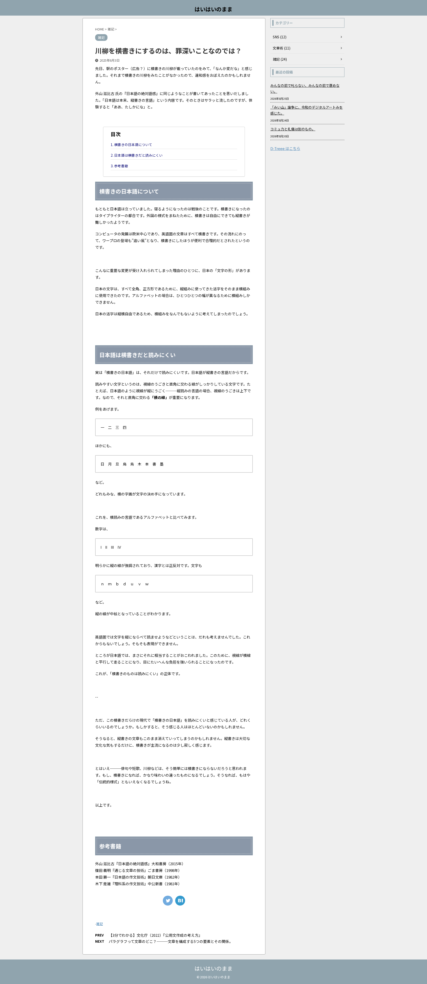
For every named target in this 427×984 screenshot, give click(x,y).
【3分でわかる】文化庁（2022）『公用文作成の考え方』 (155, 935)
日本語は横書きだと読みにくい (138, 155)
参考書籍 (121, 165)
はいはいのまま (213, 9)
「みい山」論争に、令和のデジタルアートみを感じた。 (306, 110)
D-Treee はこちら (285, 148)
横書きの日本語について (133, 144)
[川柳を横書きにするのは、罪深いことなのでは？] (180, 901)
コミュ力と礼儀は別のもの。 (292, 128)
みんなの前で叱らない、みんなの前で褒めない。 (305, 88)
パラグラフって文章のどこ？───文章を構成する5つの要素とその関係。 (171, 941)
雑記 (99, 923)
